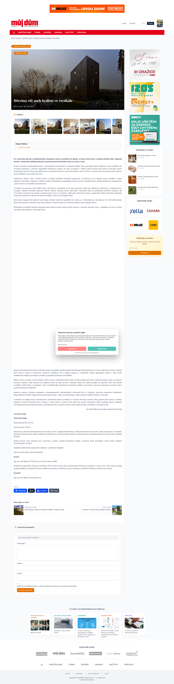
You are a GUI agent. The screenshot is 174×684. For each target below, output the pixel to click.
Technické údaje (24, 147)
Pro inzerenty (93, 674)
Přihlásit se (145, 253)
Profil (68, 674)
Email (19, 573)
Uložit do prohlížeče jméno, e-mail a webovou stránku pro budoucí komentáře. (47, 586)
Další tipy (69, 32)
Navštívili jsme (24, 32)
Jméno (20, 563)
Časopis (132, 23)
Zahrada (58, 32)
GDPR (107, 674)
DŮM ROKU (81, 32)
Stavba (37, 32)
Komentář (21, 543)
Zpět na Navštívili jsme (22, 46)
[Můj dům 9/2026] (160, 23)
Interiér (47, 32)
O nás (124, 23)
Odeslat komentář (26, 590)
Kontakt (79, 674)
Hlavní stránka (16, 38)
